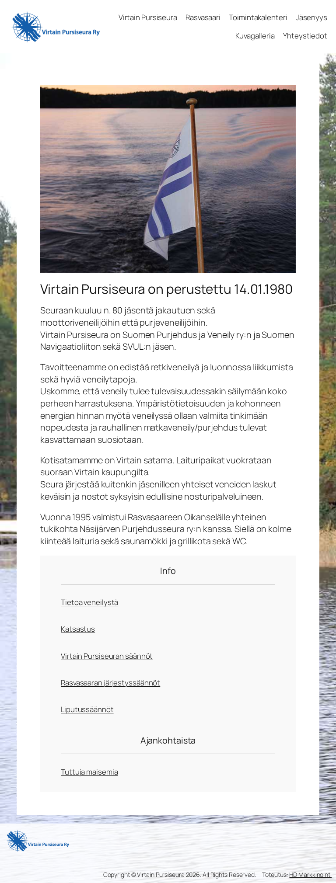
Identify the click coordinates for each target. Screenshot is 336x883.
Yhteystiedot (305, 36)
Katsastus (78, 629)
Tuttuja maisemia (89, 772)
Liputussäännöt (87, 709)
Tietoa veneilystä (89, 602)
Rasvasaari (203, 17)
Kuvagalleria (255, 36)
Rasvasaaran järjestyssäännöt (110, 683)
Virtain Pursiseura (148, 17)
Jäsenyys (311, 17)
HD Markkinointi (310, 874)
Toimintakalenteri (258, 17)
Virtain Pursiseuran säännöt (107, 656)
